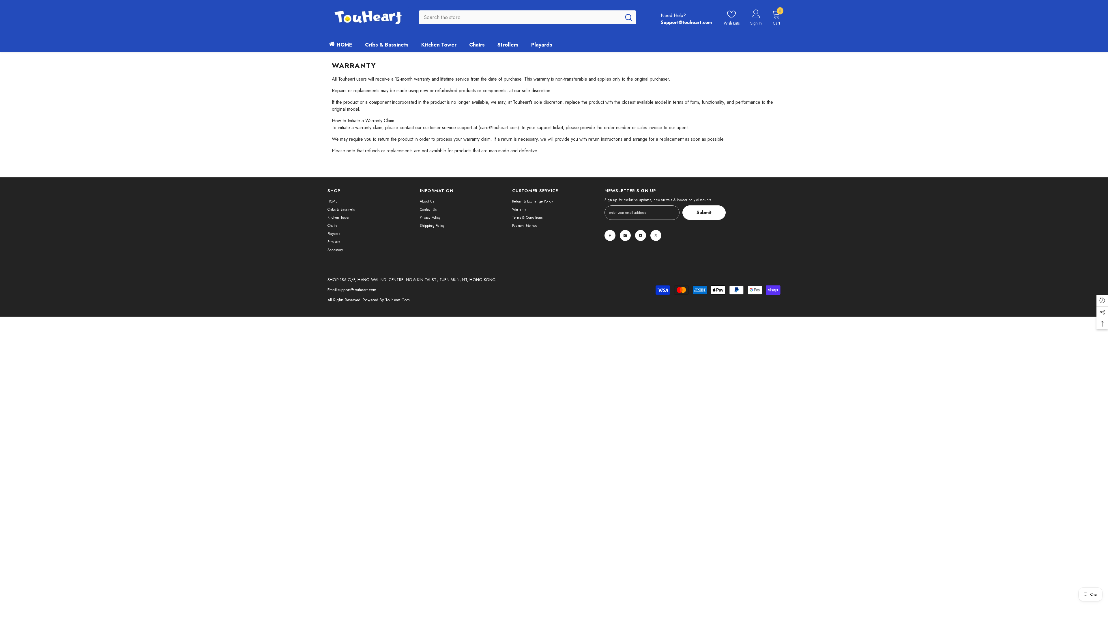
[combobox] (520, 17)
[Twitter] (655, 235)
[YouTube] (640, 235)
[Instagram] (625, 235)
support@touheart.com (357, 290)
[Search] (527, 17)
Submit (704, 212)
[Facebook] (609, 235)
